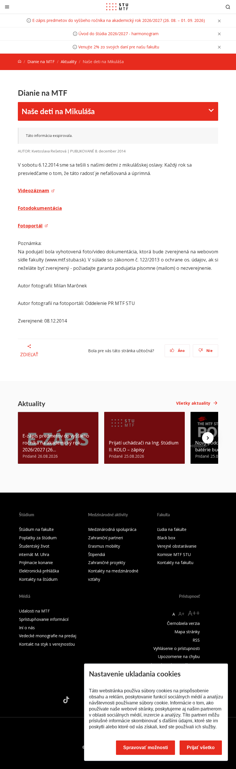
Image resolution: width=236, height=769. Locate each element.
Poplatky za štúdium (38, 537)
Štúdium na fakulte (36, 529)
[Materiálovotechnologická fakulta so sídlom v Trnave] (117, 7)
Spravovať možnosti (145, 747)
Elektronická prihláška (39, 571)
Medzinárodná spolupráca (112, 529)
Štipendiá (96, 554)
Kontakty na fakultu (175, 562)
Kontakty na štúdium (38, 579)
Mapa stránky (187, 631)
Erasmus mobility (104, 546)
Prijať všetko (201, 747)
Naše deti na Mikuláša (58, 111)
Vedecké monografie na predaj (47, 635)
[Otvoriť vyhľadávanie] (228, 7)
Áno (181, 350)
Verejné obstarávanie (177, 546)
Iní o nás (27, 627)
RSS (196, 640)
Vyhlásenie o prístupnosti (176, 648)
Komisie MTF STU (174, 554)
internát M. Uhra (34, 554)
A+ (181, 613)
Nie (209, 350)
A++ (194, 613)
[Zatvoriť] (7, 7)
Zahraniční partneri (105, 537)
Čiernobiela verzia (183, 623)
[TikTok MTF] (66, 700)
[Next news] (208, 438)
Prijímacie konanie (36, 562)
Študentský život (34, 546)
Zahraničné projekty (106, 562)
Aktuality (69, 61)
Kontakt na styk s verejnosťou (47, 644)
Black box (166, 537)
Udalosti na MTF (34, 611)
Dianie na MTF (41, 61)
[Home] (19, 61)
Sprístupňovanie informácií (43, 619)
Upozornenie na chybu (179, 656)
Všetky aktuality (193, 403)
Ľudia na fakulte (171, 529)
